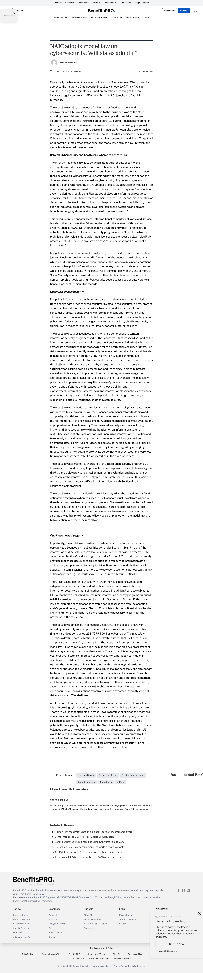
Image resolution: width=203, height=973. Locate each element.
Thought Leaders (141, 3)
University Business (122, 958)
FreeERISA (97, 3)
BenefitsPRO (74, 954)
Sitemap (52, 937)
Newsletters (169, 10)
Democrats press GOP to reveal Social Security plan (84, 836)
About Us (88, 915)
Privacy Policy (126, 924)
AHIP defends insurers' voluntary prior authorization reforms (89, 852)
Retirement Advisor (22, 924)
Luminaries (18, 932)
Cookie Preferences (136, 966)
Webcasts (69, 3)
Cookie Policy (125, 915)
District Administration (99, 958)
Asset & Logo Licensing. (136, 809)
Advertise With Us (93, 919)
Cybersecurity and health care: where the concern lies (94, 155)
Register (184, 10)
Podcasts (58, 3)
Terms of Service (127, 919)
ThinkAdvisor (27, 954)
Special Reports (21, 928)
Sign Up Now (176, 944)
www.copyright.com (117, 805)
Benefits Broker (21, 915)
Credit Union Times (96, 954)
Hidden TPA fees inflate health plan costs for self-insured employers (93, 831)
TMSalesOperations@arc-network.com (79, 809)
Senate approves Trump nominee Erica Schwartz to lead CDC (89, 841)
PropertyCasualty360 (51, 954)
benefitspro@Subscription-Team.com (32, 901)
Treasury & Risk (135, 954)
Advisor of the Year (22, 937)
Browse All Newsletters (167, 951)
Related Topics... (65, 775)
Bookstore (126, 3)
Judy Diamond (83, 3)
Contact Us (89, 928)
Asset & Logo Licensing (95, 924)
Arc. (76, 966)
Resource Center (111, 3)
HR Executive (78, 958)
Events (51, 928)
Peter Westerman (69, 62)
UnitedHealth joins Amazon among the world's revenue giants (89, 846)
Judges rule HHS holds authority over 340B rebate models (88, 857)
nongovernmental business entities (71, 112)
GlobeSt (116, 954)
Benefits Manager (22, 919)
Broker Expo (19, 10)
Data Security (88, 86)
